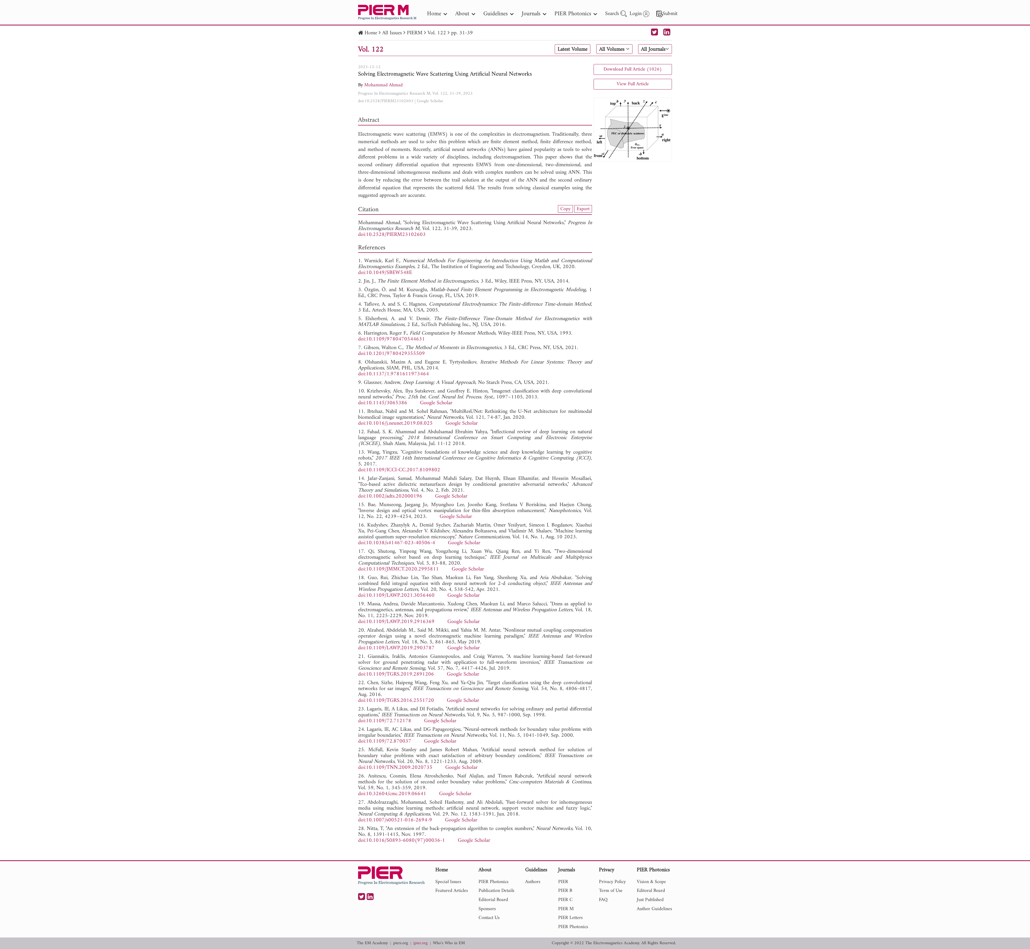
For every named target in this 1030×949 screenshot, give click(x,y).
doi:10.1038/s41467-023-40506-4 (396, 543)
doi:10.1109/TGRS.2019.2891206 (396, 674)
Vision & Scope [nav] (651, 882)
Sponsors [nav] (487, 909)
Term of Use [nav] (611, 891)
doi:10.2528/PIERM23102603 (385, 101)
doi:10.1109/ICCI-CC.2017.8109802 (399, 470)
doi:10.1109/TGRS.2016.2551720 (396, 700)
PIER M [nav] (566, 909)
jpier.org (420, 943)
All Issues (392, 33)
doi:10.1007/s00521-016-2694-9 (395, 820)
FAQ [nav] (603, 900)
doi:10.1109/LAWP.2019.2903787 (396, 648)
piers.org (400, 943)
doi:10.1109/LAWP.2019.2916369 (396, 622)
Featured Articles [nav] (451, 891)
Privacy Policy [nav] (612, 882)
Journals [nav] (531, 14)
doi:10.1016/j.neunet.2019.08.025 (395, 423)
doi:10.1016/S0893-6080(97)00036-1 (401, 840)
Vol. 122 (437, 33)
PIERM (414, 33)
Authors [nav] (532, 882)
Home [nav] (434, 14)
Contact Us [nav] (489, 918)
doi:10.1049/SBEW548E (385, 272)
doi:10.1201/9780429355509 (391, 353)
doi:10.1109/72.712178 (384, 721)
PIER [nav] (563, 882)
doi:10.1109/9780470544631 (391, 339)
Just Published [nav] (650, 900)
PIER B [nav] (565, 891)
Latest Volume (572, 49)
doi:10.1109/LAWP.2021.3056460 (396, 595)
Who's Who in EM (449, 943)
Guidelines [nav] (495, 14)
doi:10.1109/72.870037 (384, 741)
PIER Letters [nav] (570, 918)
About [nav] (462, 14)
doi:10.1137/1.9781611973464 (393, 374)
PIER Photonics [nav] (572, 14)
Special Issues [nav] (448, 882)
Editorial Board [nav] (493, 900)
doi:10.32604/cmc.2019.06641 (392, 794)
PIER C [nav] (565, 900)
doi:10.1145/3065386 (382, 403)
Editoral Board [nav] (651, 891)
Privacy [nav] (606, 870)
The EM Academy (372, 943)
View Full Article (633, 84)
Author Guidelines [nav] (654, 909)
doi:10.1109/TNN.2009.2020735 (395, 767)
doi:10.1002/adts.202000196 (390, 496)
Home (371, 33)
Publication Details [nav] (496, 891)
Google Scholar (430, 101)
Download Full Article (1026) (633, 69)
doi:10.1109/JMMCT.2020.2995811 (398, 569)
